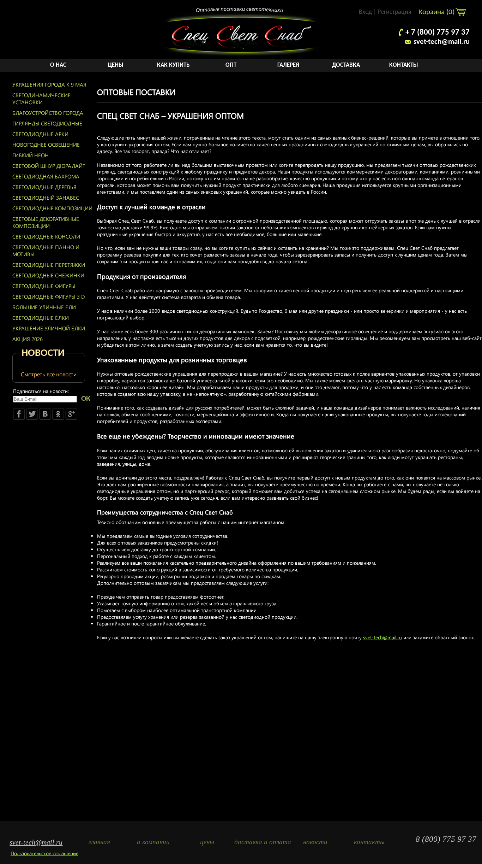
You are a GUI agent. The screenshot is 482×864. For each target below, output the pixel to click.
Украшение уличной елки (48, 328)
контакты (369, 842)
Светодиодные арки (40, 133)
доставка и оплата (261, 842)
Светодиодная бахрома (45, 176)
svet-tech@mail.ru (442, 42)
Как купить (173, 65)
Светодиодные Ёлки (40, 317)
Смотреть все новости (49, 374)
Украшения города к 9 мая (49, 84)
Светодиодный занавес (45, 197)
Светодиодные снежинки (48, 275)
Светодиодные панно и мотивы (45, 250)
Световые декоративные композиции (45, 222)
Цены (115, 65)
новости (315, 842)
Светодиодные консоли (46, 236)
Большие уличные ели (44, 307)
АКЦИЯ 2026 (27, 338)
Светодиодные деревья (44, 186)
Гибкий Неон (30, 155)
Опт (230, 65)
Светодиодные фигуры (44, 285)
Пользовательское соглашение (44, 853)
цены (207, 842)
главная (99, 842)
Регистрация (394, 12)
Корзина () (437, 12)
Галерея (288, 65)
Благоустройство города (47, 112)
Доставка (346, 65)
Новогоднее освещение (46, 144)
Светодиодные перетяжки (48, 264)
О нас (58, 65)
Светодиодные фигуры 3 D (48, 296)
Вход (365, 12)
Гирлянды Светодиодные (47, 123)
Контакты (403, 65)
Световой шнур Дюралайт (48, 165)
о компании (153, 842)
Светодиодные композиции (52, 208)
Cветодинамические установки (41, 99)
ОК (85, 398)
